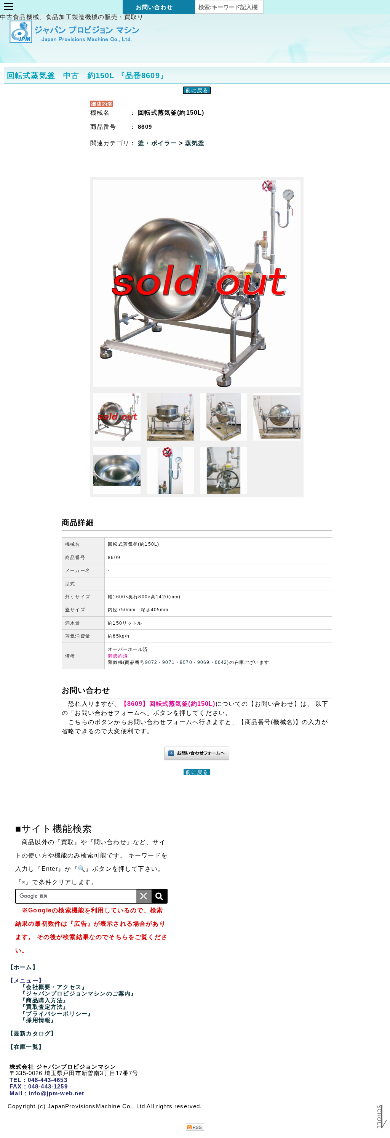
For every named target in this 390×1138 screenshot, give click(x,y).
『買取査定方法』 (44, 1006)
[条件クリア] (144, 896)
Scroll (379, 1120)
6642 (221, 662)
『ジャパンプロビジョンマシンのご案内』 (78, 993)
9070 (186, 662)
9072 (151, 662)
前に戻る (197, 90)
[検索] (159, 896)
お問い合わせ (154, 7)
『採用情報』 (38, 1020)
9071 (168, 662)
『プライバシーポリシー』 (57, 1013)
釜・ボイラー (158, 143)
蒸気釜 (195, 143)
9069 (203, 662)
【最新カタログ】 (32, 1033)
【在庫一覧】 (26, 1046)
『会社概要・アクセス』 (54, 987)
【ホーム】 (23, 967)
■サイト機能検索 (53, 828)
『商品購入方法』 (44, 1000)
